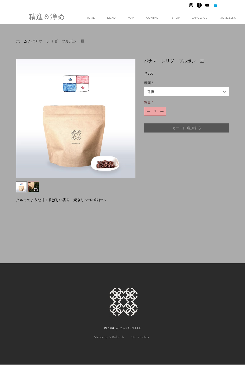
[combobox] (186, 91)
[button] (215, 5)
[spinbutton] (155, 111)
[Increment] (162, 111)
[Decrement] (148, 111)
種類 (148, 83)
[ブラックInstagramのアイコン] (191, 5)
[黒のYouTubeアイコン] (207, 5)
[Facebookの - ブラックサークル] (199, 5)
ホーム (22, 41)
